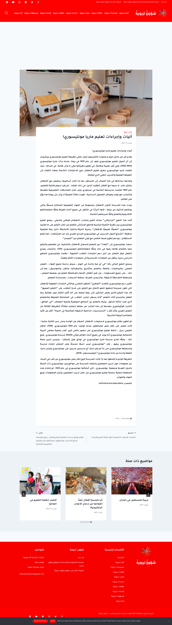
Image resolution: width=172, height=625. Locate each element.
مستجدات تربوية (110, 13)
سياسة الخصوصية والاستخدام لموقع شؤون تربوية (141, 2)
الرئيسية (120, 558)
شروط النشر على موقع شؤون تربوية (108, 2)
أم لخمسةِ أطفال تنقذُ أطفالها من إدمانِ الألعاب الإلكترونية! (88, 504)
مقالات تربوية (97, 13)
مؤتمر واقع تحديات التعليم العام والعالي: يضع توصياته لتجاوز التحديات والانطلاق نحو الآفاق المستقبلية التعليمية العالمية (60, 438)
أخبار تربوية (123, 13)
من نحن (163, 2)
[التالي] (24, 494)
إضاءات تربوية (45, 13)
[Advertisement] (86, 40)
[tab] (91, 522)
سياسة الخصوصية (40, 621)
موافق (53, 621)
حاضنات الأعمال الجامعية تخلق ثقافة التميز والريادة (114, 435)
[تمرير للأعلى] (159, 551)
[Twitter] (32, 2)
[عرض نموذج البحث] (6, 13)
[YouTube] (13, 2)
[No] (169, 621)
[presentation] (131, 480)
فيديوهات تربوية (31, 13)
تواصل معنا (39, 562)
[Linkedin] (26, 2)
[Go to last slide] (148, 494)
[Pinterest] (7, 2)
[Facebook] (38, 2)
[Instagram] (19, 2)
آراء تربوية (18, 13)
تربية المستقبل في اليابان (133, 500)
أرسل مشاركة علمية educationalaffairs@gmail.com (32, 570)
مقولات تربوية (58, 13)
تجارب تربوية (85, 13)
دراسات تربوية (72, 13)
